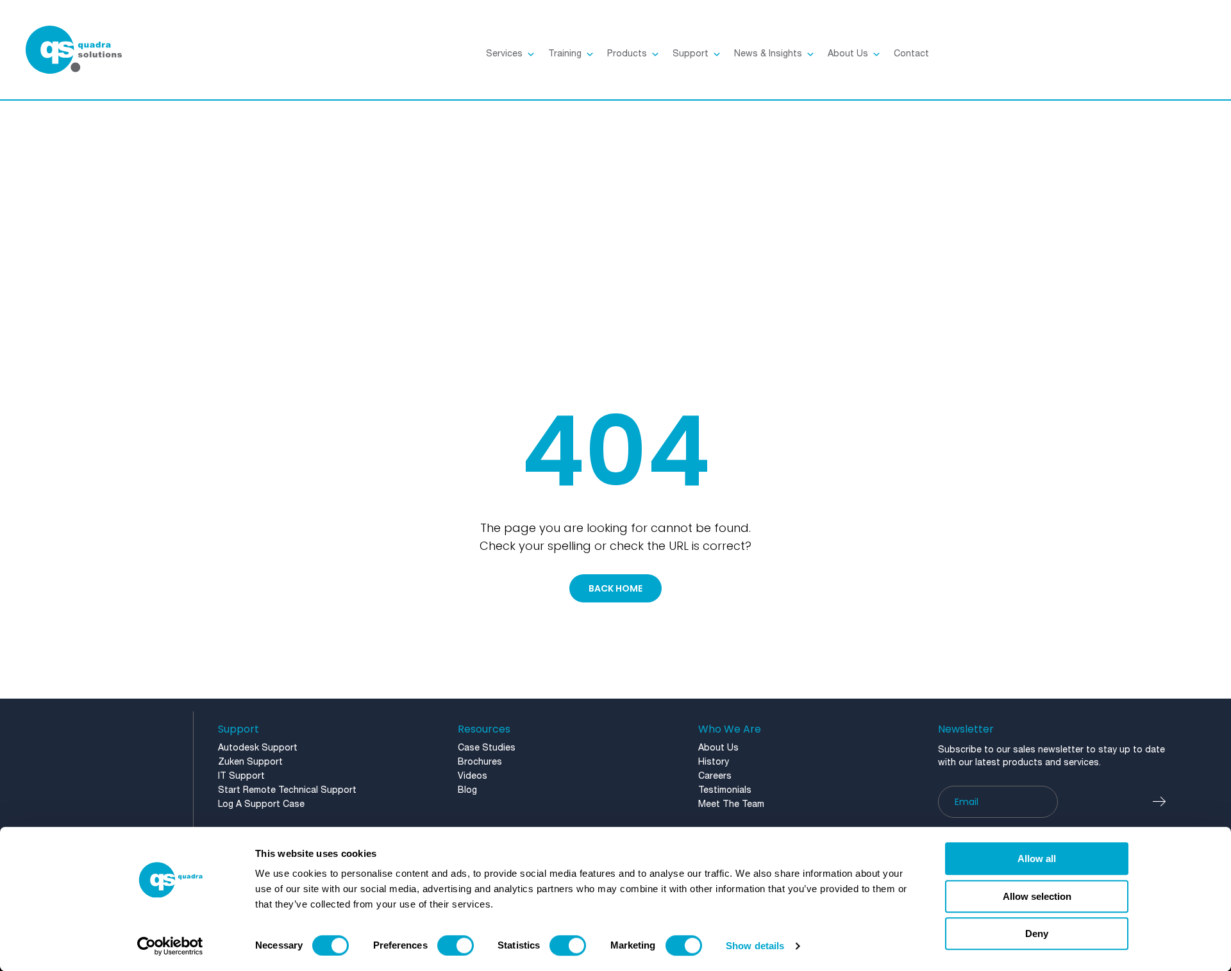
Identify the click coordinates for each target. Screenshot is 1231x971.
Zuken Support (250, 762)
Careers (715, 776)
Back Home (615, 588)
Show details (755, 945)
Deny (1036, 933)
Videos (472, 776)
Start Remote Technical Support (287, 790)
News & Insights (768, 54)
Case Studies (486, 748)
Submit (1165, 802)
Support (690, 54)
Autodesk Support (257, 748)
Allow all (1036, 858)
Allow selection (1037, 896)
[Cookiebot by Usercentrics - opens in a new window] (170, 946)
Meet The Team (731, 805)
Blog (467, 790)
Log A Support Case (261, 805)
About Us (848, 54)
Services (504, 54)
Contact (911, 54)
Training (565, 54)
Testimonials (724, 790)
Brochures (480, 762)
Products (627, 54)
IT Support (241, 776)
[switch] (455, 945)
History (713, 762)
